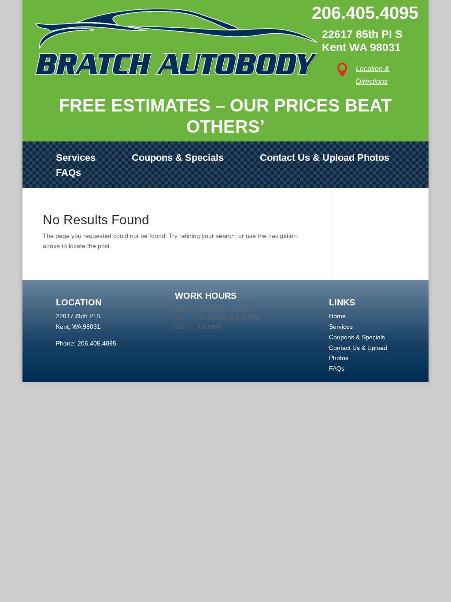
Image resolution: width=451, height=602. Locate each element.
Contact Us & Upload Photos (324, 158)
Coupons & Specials (178, 158)
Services (76, 158)
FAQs (68, 173)
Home (337, 316)
